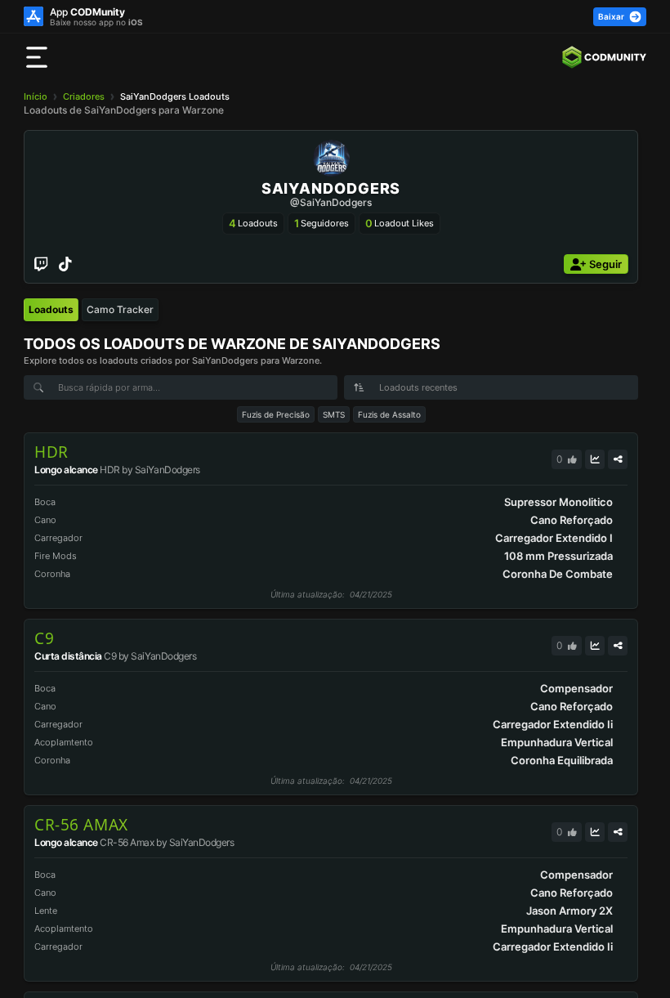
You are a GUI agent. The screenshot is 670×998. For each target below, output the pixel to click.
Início (35, 96)
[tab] (51, 309)
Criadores (84, 96)
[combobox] (491, 387)
